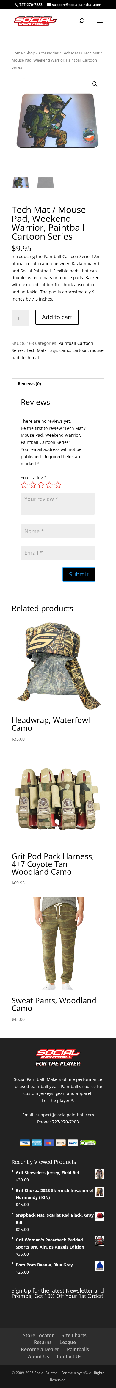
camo (64, 350)
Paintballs (78, 1349)
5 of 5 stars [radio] (57, 484)
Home (17, 53)
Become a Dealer (40, 1349)
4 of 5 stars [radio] (49, 484)
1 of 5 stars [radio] (24, 484)
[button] (95, 84)
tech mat (30, 357)
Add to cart (57, 317)
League (67, 1342)
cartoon (80, 350)
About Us (38, 1356)
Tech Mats (71, 53)
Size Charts (74, 1335)
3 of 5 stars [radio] (41, 484)
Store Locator (38, 1335)
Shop (30, 53)
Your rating (34, 477)
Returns (43, 1342)
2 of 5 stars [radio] (32, 484)
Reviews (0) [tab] (29, 383)
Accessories (48, 53)
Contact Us (69, 1356)
